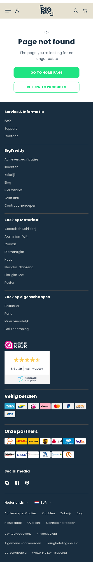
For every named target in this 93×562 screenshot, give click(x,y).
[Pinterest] (27, 483)
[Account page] (17, 11)
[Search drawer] (75, 11)
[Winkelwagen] (84, 11)
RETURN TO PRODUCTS (46, 87)
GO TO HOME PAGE (46, 72)
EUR (44, 502)
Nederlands (14, 502)
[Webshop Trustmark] (16, 348)
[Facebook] (17, 483)
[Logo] (46, 11)
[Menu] (8, 11)
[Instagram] (7, 483)
